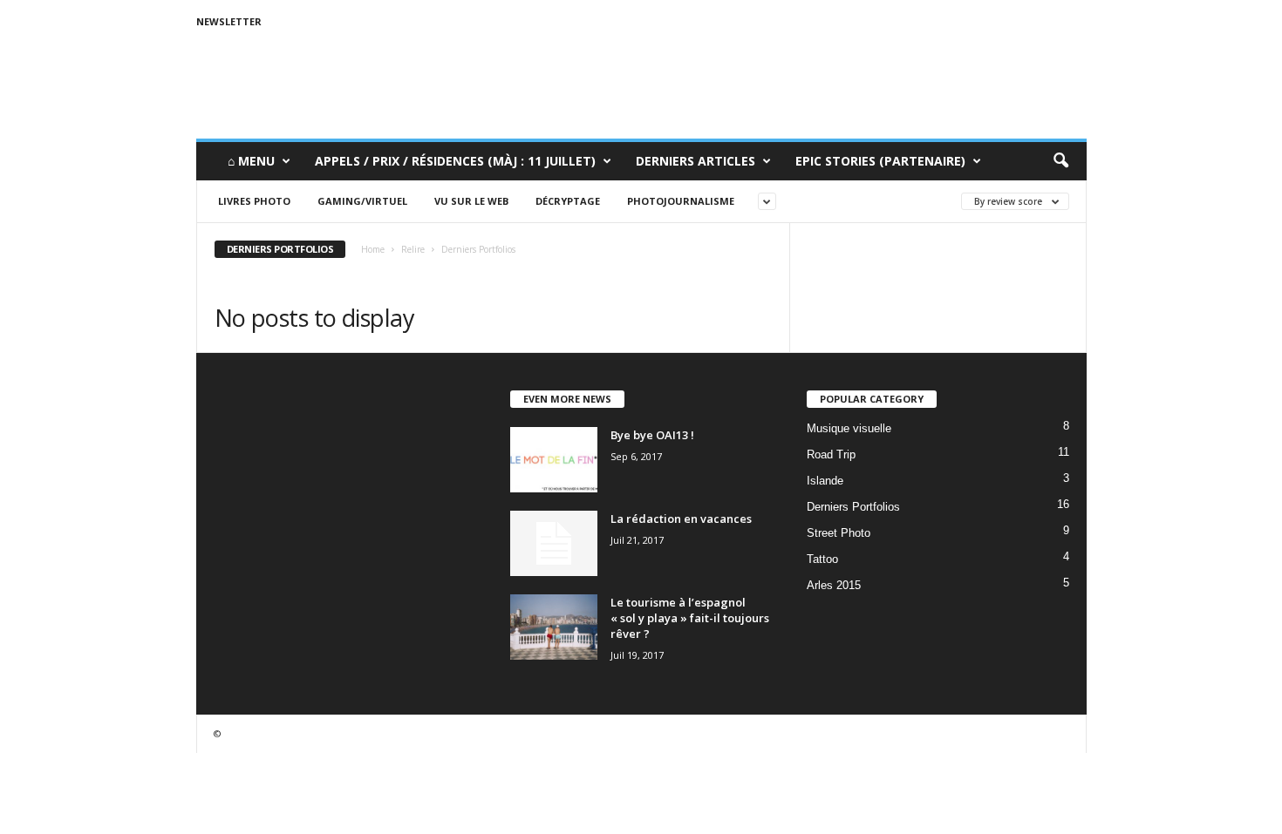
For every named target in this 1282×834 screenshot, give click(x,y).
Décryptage (567, 200)
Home (373, 249)
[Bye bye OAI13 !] (553, 459)
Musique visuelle (849, 428)
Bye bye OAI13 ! (652, 435)
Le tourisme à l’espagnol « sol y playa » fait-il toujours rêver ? (689, 617)
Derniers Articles (695, 161)
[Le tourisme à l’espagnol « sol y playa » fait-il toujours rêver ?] (553, 627)
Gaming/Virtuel (362, 200)
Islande (825, 480)
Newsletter (229, 21)
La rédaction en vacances (681, 518)
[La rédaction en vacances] (553, 543)
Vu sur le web (471, 200)
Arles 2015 (834, 585)
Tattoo (822, 559)
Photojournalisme (680, 200)
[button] (1060, 161)
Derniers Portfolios (853, 506)
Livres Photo (254, 200)
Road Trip (831, 454)
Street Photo (838, 532)
